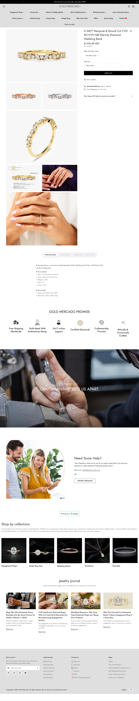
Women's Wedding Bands (54, 12)
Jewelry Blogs (108, 18)
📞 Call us (74, 668)
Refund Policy (47, 661)
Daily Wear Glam (82, 18)
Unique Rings (50, 18)
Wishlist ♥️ (123, 18)
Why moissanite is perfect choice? (119, 668)
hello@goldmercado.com (91, 470)
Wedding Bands (63, 566)
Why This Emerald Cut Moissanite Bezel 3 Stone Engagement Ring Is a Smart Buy (117, 615)
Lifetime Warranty (48, 668)
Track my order (69, 24)
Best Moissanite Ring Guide (117, 671)
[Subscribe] (37, 668)
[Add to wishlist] (131, 31)
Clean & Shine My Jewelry (117, 674)
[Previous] (23, 2)
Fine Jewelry (34, 12)
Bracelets (116, 566)
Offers (96, 18)
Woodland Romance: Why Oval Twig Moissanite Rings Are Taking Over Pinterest (84, 615)
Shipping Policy (48, 665)
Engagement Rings (16, 12)
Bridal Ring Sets (35, 566)
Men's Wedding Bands (78, 12)
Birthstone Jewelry (99, 12)
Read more (9, 629)
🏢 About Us (75, 661)
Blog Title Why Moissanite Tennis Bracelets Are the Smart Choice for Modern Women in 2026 (20, 615)
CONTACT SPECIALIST (84, 481)
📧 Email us (75, 671)
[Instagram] (19, 673)
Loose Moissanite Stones (121, 12)
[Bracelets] (125, 550)
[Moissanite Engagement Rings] (13, 550)
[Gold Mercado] (69, 6)
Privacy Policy (47, 674)
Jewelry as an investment (116, 677)
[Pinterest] (8, 673)
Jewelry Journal (48, 677)
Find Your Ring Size (115, 665)
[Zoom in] (74, 33)
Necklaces (89, 566)
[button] (133, 6)
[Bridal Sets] (41, 550)
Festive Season (17, 18)
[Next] (115, 2)
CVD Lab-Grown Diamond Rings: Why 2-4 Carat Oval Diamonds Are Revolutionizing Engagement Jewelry (53, 616)
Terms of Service (48, 671)
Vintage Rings (65, 18)
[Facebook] (14, 673)
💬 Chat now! (75, 665)
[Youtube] (25, 673)
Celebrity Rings (35, 18)
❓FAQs (74, 674)
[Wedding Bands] (69, 550)
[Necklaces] (97, 550)
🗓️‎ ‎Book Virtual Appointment (80, 677)
